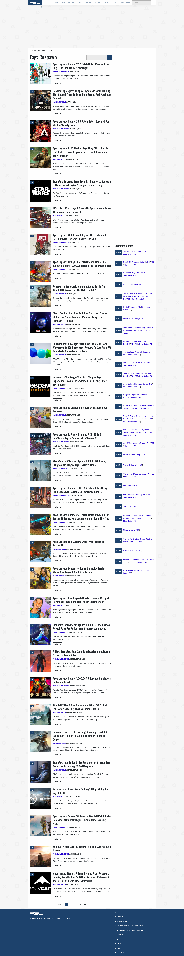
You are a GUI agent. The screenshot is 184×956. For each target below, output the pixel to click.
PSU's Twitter (122, 921)
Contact (120, 935)
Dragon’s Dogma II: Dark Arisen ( (135, 395)
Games (115, 2)
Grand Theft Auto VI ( (131, 465)
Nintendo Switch (130, 296)
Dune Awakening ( (130, 570)
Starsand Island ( (129, 530)
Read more (57, 83)
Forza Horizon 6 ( (129, 486)
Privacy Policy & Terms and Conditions (131, 926)
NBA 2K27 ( (127, 262)
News (79, 2)
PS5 (63, 2)
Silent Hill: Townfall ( (131, 319)
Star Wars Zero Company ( (133, 495)
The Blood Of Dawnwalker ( (133, 251)
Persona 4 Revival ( (130, 551)
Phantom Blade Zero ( (131, 455)
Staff (118, 944)
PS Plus (71, 2)
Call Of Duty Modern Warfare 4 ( (135, 443)
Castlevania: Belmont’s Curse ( (135, 405)
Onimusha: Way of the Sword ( (134, 273)
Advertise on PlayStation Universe (130, 930)
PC (145, 251)
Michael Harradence (61, 71)
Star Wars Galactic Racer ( (133, 363)
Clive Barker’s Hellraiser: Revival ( (136, 384)
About (119, 939)
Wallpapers (125, 2)
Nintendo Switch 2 (139, 262)
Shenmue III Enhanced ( (132, 560)
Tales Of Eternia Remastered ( (134, 416)
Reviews (106, 2)
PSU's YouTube (123, 917)
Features (88, 2)
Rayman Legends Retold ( (133, 341)
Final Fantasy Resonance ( (133, 430)
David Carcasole (59, 102)
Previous (58, 904)
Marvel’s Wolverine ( (131, 284)
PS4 (150, 419)
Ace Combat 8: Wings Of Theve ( (135, 352)
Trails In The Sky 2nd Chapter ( (135, 539)
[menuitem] (56, 2)
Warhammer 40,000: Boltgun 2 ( (135, 474)
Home (56, 2)
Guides (97, 2)
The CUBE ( (127, 506)
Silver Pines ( (128, 373)
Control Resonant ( (130, 307)
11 (80, 904)
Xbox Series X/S (129, 254)
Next (84, 904)
